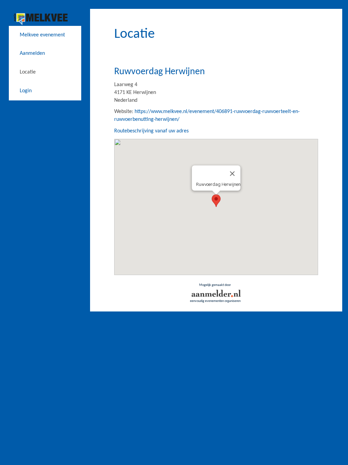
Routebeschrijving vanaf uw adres (151, 131)
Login (26, 91)
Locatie (28, 72)
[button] (216, 201)
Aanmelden (32, 53)
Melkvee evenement (42, 35)
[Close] (232, 173)
